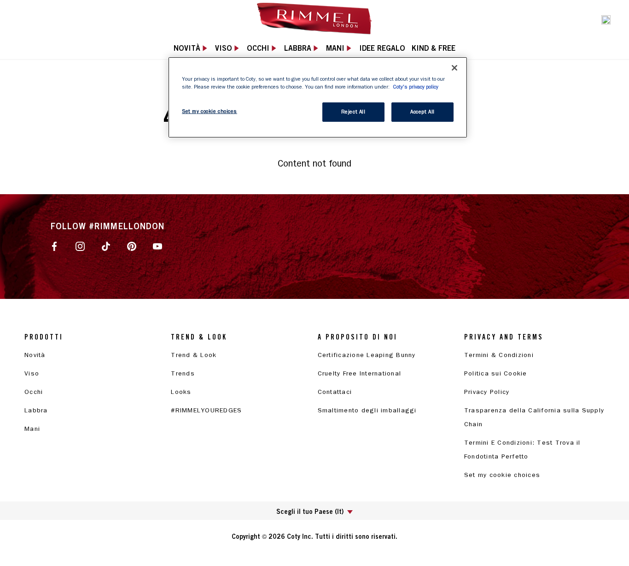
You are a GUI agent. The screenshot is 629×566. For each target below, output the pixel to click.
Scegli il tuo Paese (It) (310, 511)
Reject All (353, 112)
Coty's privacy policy (415, 87)
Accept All (422, 112)
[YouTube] (157, 246)
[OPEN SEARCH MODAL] (606, 19)
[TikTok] (106, 246)
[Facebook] (54, 246)
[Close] (454, 68)
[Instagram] (80, 246)
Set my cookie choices (502, 475)
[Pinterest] (131, 246)
